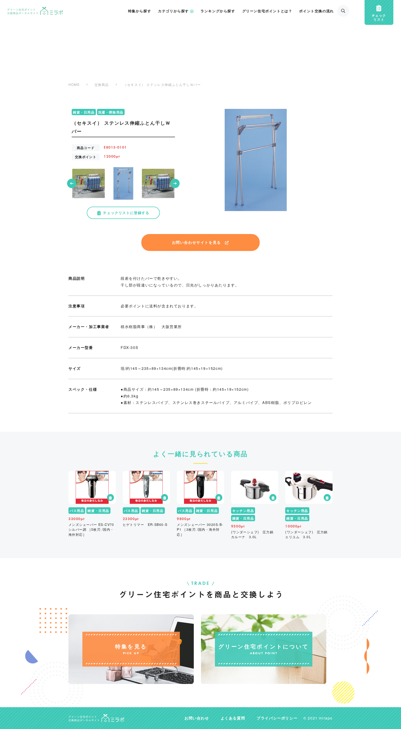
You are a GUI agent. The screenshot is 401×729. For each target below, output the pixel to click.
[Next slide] (175, 183)
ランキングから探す (217, 10)
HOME (74, 84)
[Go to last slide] (71, 183)
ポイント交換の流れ (316, 10)
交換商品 (101, 84)
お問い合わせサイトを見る (196, 242)
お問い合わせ (196, 718)
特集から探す (139, 10)
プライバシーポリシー (277, 718)
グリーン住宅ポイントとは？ (267, 10)
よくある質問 (233, 718)
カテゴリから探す (173, 10)
